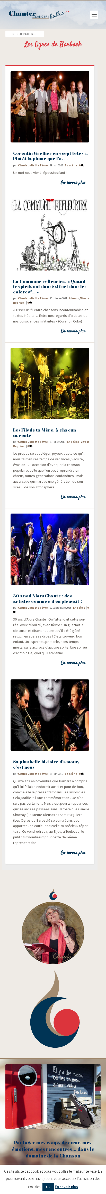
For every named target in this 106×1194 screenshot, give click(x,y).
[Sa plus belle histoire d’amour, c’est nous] (50, 715)
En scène (71, 165)
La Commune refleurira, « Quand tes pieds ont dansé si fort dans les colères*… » (49, 286)
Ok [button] (48, 1186)
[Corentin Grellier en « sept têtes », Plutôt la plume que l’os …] (50, 106)
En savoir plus (73, 182)
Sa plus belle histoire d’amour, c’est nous (46, 764)
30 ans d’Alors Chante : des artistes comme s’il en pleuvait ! (47, 598)
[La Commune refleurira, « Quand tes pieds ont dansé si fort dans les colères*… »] (50, 235)
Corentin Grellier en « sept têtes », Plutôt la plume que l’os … (50, 155)
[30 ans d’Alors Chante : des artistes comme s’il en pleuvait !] (50, 549)
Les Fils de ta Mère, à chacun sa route (44, 432)
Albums (74, 298)
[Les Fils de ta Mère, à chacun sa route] (50, 383)
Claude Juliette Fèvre (33, 165)
